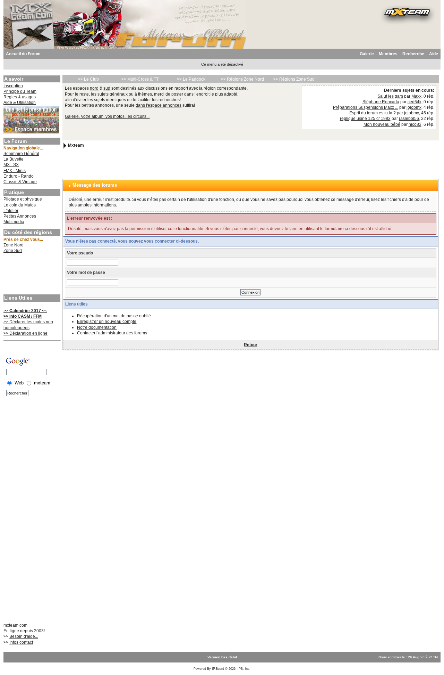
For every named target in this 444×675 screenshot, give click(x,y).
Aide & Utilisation (19, 102)
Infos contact (21, 642)
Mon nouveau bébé (382, 124)
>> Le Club (88, 79)
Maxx (416, 96)
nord (94, 88)
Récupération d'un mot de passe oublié (114, 316)
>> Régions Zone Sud (294, 79)
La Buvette (13, 159)
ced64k (414, 101)
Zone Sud (12, 250)
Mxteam (76, 145)
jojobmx (414, 107)
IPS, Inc (243, 668)
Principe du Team (19, 91)
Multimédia (13, 221)
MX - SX (11, 164)
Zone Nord (13, 245)
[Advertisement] (31, 274)
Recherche (413, 53)
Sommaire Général (21, 153)
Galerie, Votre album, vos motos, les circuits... (107, 116)
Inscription (13, 85)
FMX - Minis (14, 170)
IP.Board (218, 668)
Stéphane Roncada (380, 101)
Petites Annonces (19, 216)
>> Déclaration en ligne (25, 333)
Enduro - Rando (18, 176)
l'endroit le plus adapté (216, 94)
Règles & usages (19, 97)
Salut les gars (390, 96)
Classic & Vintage (20, 181)
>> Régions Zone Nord (242, 79)
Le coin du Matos (19, 205)
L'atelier (10, 210)
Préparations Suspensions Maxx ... (365, 107)
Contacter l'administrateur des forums (112, 333)
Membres (388, 53)
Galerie (367, 53)
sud (106, 88)
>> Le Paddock (191, 79)
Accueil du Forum (23, 53)
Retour (250, 344)
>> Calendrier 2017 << (25, 310)
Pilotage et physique (22, 199)
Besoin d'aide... (23, 636)
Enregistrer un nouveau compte (106, 321)
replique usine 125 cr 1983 (365, 118)
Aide (433, 53)
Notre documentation (97, 327)
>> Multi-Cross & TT (140, 79)
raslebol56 (409, 118)
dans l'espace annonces (158, 105)
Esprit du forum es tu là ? (372, 113)
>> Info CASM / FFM (22, 316)
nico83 (415, 124)
